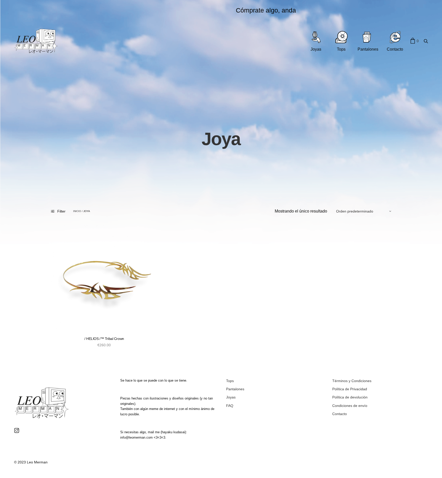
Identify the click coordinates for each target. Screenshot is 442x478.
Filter (61, 211)
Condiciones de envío (349, 406)
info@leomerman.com (136, 437)
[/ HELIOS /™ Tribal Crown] (104, 278)
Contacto (339, 414)
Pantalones (235, 389)
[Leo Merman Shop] (36, 41)
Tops (230, 381)
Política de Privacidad (349, 389)
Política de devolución (350, 397)
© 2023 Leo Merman (31, 462)
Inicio (77, 211)
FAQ (229, 406)
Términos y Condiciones (351, 381)
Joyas (231, 397)
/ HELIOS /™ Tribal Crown (104, 339)
